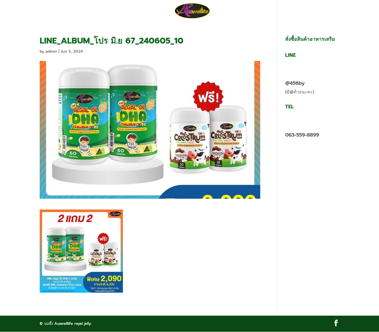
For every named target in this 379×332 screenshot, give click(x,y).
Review (226, 11)
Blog (247, 11)
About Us (156, 11)
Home (97, 11)
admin (51, 51)
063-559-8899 (302, 135)
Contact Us (275, 11)
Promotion (125, 11)
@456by (295, 83)
